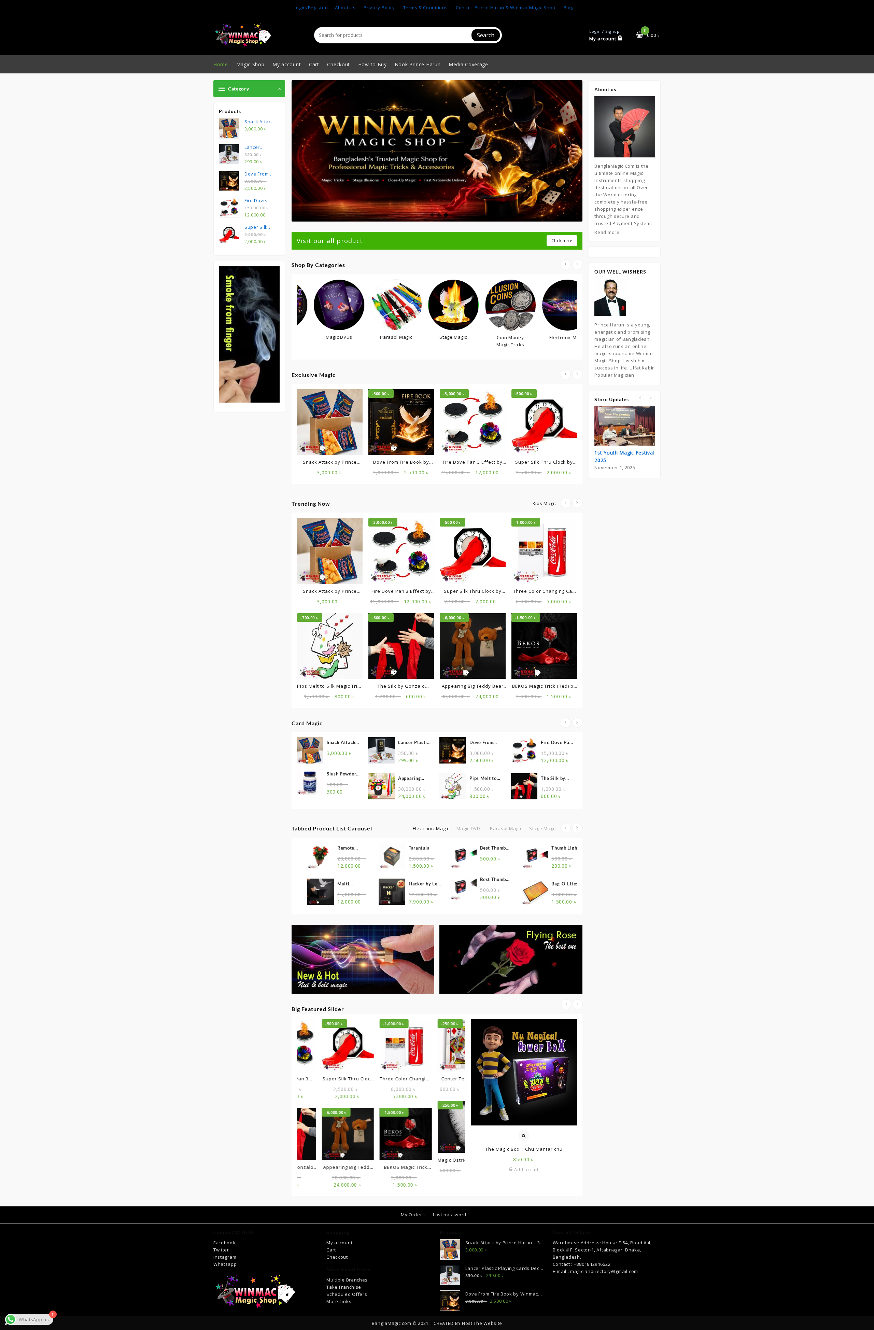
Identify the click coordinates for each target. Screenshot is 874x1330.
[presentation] (566, 264)
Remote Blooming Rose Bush (300, 848)
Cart (331, 1250)
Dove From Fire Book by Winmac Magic (485, 743)
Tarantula (366, 848)
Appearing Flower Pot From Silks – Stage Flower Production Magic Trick (412, 778)
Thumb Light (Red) (512, 848)
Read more (606, 232)
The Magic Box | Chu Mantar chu (524, 1149)
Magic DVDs (469, 828)
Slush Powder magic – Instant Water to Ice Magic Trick (342, 774)
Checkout (337, 1257)
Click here (562, 240)
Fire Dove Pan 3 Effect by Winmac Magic (557, 743)
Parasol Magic (506, 828)
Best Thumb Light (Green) (441, 848)
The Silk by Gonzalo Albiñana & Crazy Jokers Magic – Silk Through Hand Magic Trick (556, 778)
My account (339, 1243)
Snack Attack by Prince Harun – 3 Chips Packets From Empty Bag (342, 743)
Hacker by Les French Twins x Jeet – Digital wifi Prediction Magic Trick (372, 884)
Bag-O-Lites (512, 883)
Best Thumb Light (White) (442, 880)
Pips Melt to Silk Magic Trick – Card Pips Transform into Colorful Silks (485, 778)
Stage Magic (543, 828)
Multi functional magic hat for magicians (299, 884)
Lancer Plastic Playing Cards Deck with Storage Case (413, 743)
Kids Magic (545, 503)
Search (485, 35)
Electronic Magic (431, 828)
